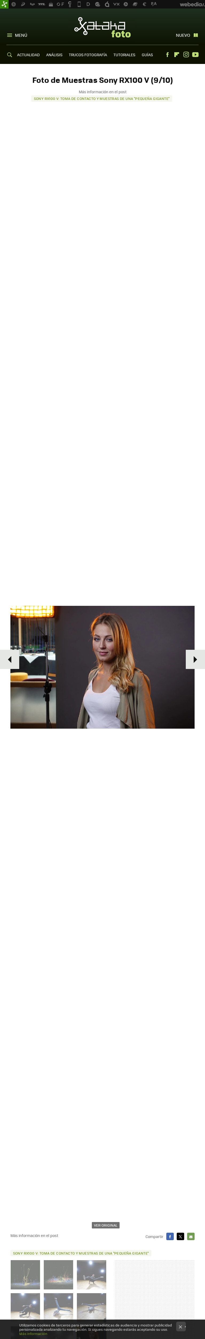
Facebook (167, 54)
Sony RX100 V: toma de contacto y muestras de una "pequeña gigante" (102, 98)
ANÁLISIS (54, 54)
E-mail (191, 1236)
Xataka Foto (102, 27)
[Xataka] (4, 4)
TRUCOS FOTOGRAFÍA (88, 54)
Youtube (195, 54)
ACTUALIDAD (28, 54)
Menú (21, 35)
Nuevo (183, 35)
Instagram (186, 54)
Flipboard (177, 54)
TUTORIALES (124, 54)
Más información (33, 1333)
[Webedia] (192, 4)
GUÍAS (147, 54)
